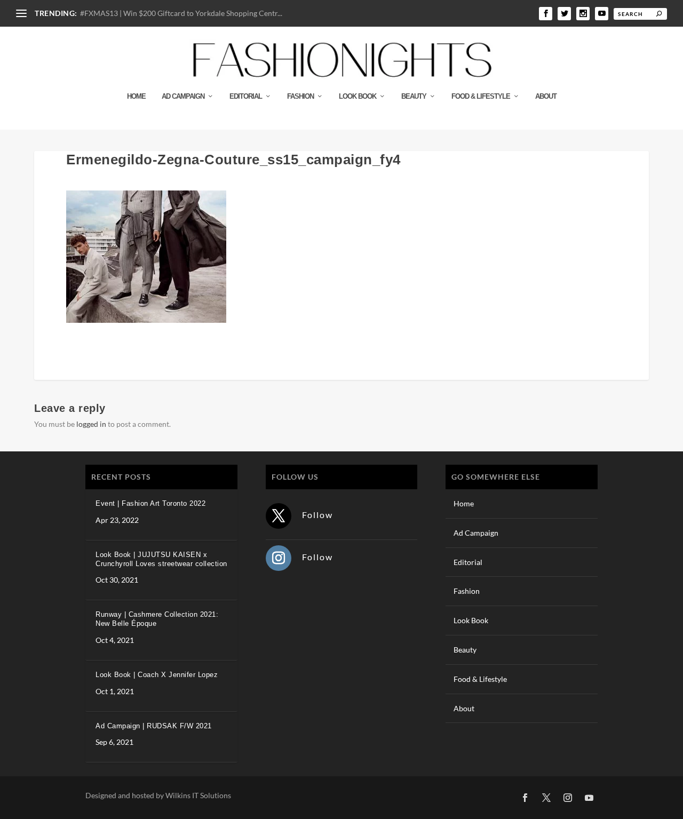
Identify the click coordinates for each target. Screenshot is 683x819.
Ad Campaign (183, 96)
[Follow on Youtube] (589, 797)
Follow (317, 515)
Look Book (357, 96)
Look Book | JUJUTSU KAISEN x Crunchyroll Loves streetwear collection (161, 559)
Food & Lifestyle (480, 96)
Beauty (413, 96)
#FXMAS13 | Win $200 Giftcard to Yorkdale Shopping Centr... (181, 13)
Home (136, 96)
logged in (91, 423)
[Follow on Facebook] (525, 797)
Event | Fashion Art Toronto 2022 (150, 503)
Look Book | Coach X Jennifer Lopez (157, 675)
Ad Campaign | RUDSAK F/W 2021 (154, 726)
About (546, 96)
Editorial (245, 96)
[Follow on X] (278, 516)
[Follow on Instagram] (278, 558)
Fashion (300, 96)
